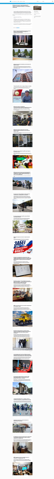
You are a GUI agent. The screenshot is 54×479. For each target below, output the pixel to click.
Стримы (18, 1)
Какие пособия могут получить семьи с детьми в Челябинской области (37, 11)
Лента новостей (14, 1)
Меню (43, 1)
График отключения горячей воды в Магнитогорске (36, 8)
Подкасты (21, 1)
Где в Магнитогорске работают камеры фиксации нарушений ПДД (37, 17)
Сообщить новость (27, 3)
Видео (24, 1)
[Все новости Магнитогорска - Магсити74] (10, 1)
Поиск (38, 1)
